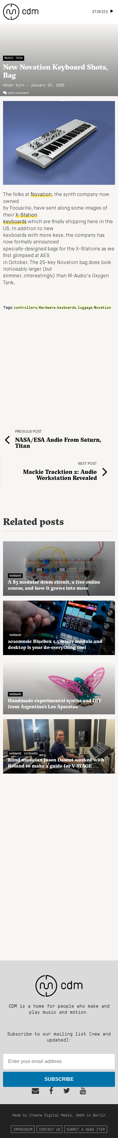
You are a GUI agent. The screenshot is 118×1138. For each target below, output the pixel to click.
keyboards (66, 307)
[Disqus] (59, 863)
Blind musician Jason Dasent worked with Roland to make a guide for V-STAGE (56, 763)
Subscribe (59, 1079)
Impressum (22, 1129)
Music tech (14, 58)
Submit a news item (86, 1129)
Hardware (47, 307)
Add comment (18, 93)
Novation (41, 194)
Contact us (49, 1129)
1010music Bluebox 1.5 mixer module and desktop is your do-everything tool (55, 644)
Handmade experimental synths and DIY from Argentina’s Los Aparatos (55, 703)
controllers (25, 307)
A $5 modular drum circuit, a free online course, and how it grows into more (54, 585)
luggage (85, 307)
